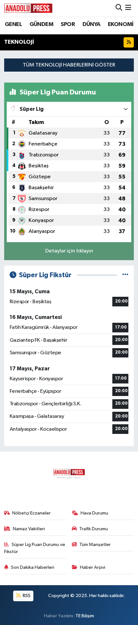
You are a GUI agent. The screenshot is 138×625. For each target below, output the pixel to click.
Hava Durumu (94, 513)
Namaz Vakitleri (29, 528)
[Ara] (119, 8)
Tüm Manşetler (95, 544)
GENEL (13, 24)
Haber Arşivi (92, 567)
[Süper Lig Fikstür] (125, 275)
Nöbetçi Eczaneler (31, 513)
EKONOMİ (121, 24)
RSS (26, 595)
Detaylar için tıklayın (69, 251)
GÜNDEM (41, 24)
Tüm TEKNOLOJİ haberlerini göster (69, 65)
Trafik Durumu (93, 528)
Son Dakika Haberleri (32, 567)
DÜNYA (91, 24)
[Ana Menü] (128, 8)
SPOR (68, 24)
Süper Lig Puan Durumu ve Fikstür (34, 548)
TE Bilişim (84, 615)
